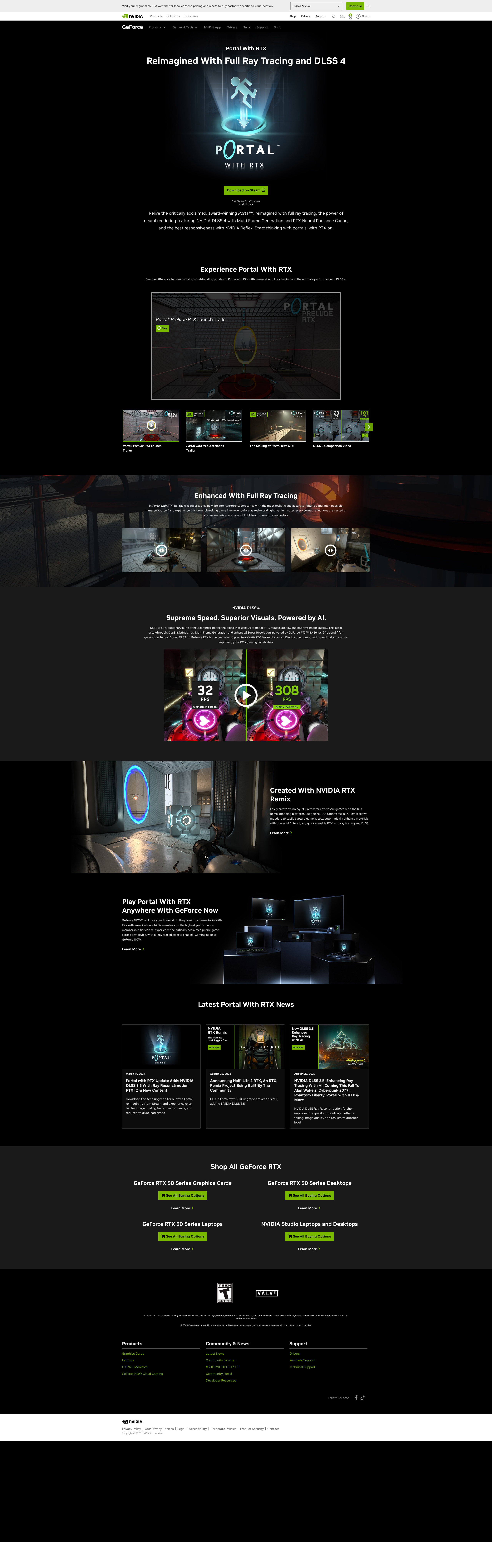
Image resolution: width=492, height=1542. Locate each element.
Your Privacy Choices (159, 1429)
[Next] (369, 427)
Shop (277, 27)
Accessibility (198, 1429)
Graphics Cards (133, 1353)
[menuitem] (156, 16)
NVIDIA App (212, 27)
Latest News (215, 1353)
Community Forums (220, 1360)
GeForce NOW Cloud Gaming (142, 1374)
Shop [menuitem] (292, 16)
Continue (355, 6)
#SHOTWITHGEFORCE (222, 1367)
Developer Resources (221, 1380)
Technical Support (302, 1367)
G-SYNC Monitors (134, 1367)
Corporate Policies (223, 1429)
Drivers (232, 27)
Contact (273, 1429)
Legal (181, 1429)
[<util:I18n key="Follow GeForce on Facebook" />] (356, 1397)
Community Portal (219, 1374)
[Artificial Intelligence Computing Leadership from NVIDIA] (132, 16)
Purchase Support (302, 1360)
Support (262, 27)
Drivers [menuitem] (305, 16)
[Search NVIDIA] (334, 15)
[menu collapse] (147, 16)
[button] (341, 17)
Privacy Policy (131, 1429)
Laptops (128, 1360)
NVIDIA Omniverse (329, 814)
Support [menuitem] (321, 16)
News (247, 27)
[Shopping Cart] (350, 17)
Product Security (252, 1429)
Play (164, 328)
